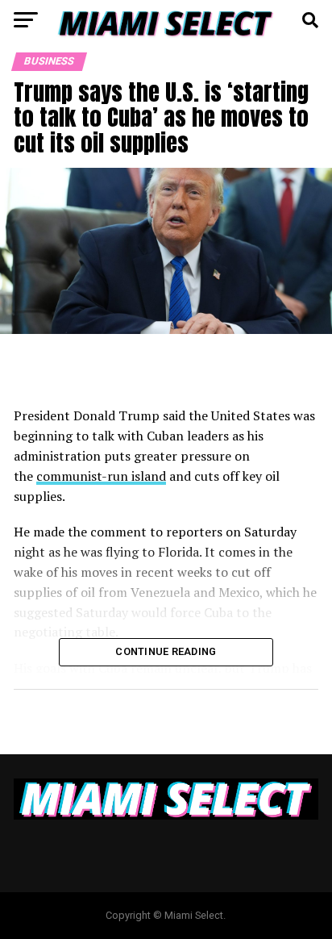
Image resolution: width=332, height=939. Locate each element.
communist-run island (101, 476)
